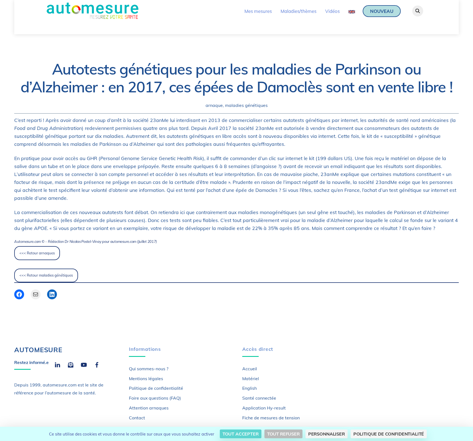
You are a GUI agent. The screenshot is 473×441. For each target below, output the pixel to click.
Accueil (249, 368)
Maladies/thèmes (298, 11)
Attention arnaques (149, 408)
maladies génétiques (246, 105)
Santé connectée (259, 398)
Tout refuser (283, 434)
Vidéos (332, 11)
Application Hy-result (264, 408)
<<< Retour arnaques (37, 253)
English (249, 388)
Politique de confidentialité (156, 388)
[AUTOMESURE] (92, 17)
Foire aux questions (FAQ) (155, 398)
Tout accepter (241, 434)
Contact (137, 417)
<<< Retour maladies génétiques (46, 275)
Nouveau (381, 11)
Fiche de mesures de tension (271, 417)
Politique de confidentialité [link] (388, 434)
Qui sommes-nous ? (148, 368)
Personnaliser (326, 434)
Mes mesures (258, 11)
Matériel (250, 378)
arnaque (214, 105)
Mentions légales (146, 378)
